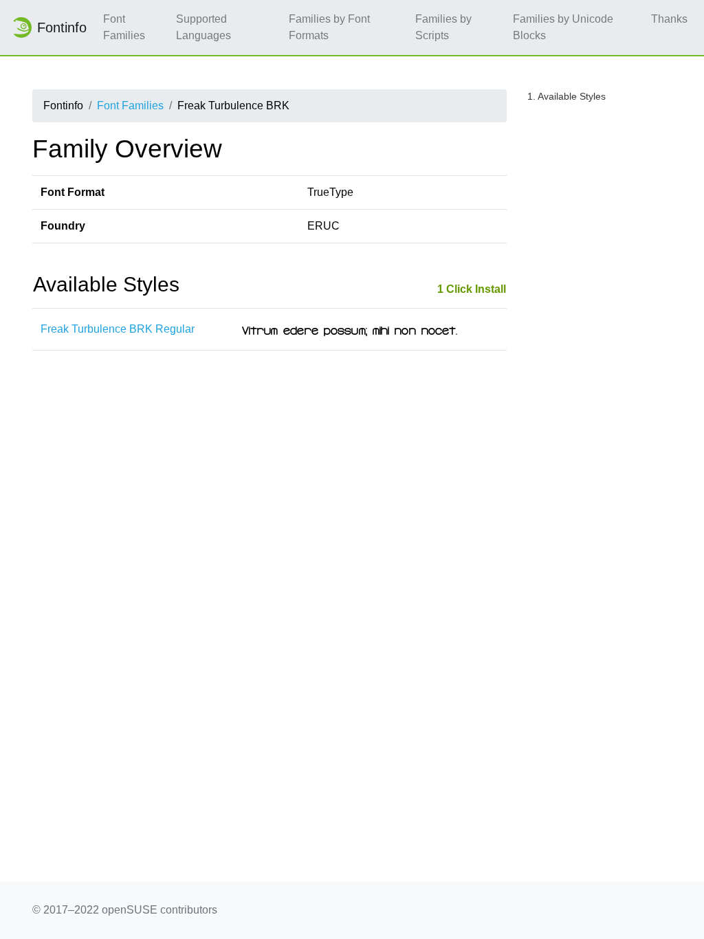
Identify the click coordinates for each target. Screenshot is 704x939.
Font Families (124, 27)
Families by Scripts (443, 27)
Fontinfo (62, 27)
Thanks (669, 19)
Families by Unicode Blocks (563, 27)
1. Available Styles (566, 96)
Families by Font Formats (329, 27)
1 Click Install (471, 289)
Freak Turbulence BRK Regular (118, 329)
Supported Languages (203, 27)
